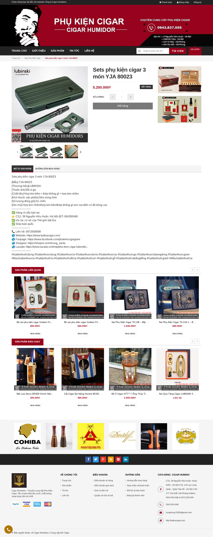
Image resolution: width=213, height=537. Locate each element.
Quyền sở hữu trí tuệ (104, 495)
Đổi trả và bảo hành (136, 490)
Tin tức (65, 490)
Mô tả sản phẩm (22, 169)
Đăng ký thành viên (135, 495)
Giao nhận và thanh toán (138, 485)
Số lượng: (98, 97)
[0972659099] (8, 530)
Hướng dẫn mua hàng (47, 169)
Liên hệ (65, 495)
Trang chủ (66, 480)
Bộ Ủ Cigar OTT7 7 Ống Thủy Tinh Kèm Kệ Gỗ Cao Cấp (141, 393)
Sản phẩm (66, 485)
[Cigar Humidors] (19, 480)
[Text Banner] (180, 109)
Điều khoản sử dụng (104, 480)
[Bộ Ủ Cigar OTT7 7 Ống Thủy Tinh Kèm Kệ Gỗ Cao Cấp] (130, 369)
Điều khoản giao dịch (104, 485)
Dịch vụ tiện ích (101, 490)
